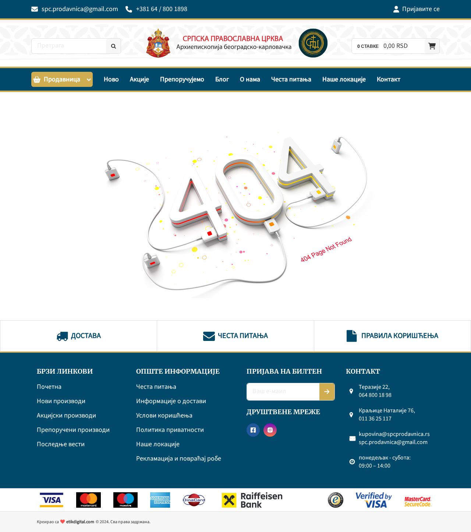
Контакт (388, 79)
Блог (222, 79)
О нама (250, 79)
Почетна (49, 387)
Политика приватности (170, 430)
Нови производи (61, 401)
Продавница (62, 79)
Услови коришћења (164, 416)
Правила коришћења (399, 336)
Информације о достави (171, 401)
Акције (139, 79)
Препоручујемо (182, 79)
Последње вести (61, 444)
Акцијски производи (66, 416)
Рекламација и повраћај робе (178, 459)
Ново (111, 79)
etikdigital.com (80, 522)
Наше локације (344, 79)
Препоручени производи (73, 430)
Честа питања (291, 79)
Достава (86, 336)
